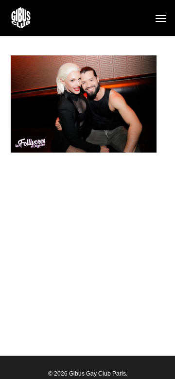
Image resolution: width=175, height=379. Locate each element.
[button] (161, 18)
